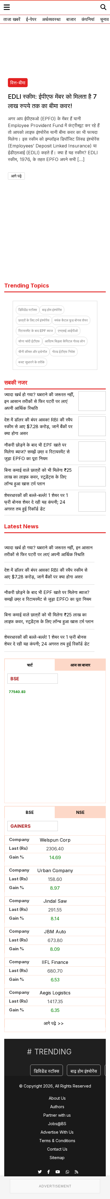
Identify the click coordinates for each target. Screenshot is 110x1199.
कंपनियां (88, 19)
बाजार (71, 19)
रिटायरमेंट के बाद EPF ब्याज (35, 331)
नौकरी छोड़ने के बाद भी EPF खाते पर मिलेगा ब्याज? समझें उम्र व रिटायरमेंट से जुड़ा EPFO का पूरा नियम (37, 451)
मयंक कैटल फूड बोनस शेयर (71, 320)
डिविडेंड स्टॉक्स (27, 310)
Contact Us (57, 1149)
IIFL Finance (55, 962)
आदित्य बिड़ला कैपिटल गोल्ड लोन (65, 341)
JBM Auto (55, 931)
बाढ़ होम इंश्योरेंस (52, 310)
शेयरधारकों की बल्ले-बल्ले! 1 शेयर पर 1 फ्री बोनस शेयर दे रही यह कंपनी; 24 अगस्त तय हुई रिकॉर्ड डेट (36, 502)
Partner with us (57, 1115)
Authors (57, 1106)
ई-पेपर (31, 19)
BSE (30, 812)
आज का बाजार (80, 664)
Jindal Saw (55, 901)
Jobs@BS (57, 1123)
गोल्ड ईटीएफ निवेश (63, 351)
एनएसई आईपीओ (68, 331)
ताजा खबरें (11, 19)
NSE (80, 812)
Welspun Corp (55, 840)
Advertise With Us (57, 1132)
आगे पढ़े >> (54, 1023)
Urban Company (55, 870)
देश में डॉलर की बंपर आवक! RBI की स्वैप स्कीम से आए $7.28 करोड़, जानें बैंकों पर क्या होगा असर (38, 426)
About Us (57, 1098)
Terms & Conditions (57, 1140)
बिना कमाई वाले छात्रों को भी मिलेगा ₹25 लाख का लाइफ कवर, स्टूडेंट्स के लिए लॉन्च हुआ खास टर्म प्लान (38, 476)
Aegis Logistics (55, 993)
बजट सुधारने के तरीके (31, 362)
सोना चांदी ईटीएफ (29, 341)
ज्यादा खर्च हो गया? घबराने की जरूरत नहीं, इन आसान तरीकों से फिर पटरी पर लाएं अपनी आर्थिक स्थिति (39, 401)
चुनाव (104, 19)
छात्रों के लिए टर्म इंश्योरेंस (33, 320)
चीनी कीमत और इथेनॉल (32, 351)
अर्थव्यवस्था (51, 19)
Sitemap (57, 1157)
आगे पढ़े (16, 175)
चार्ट (30, 664)
